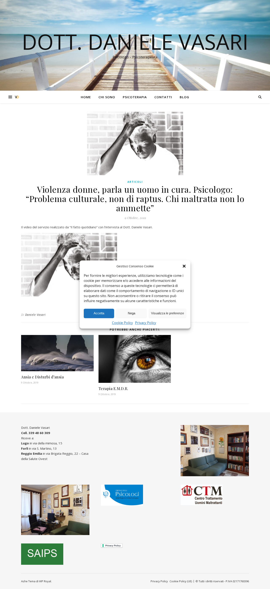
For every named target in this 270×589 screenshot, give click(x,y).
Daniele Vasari (35, 315)
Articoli (135, 182)
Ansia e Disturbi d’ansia (42, 376)
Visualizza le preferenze (167, 313)
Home (86, 97)
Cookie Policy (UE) (181, 581)
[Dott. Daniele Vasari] (17, 97)
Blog (184, 97)
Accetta (99, 313)
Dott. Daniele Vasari (135, 41)
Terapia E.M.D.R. (113, 388)
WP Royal (45, 581)
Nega (131, 313)
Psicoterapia (135, 97)
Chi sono (107, 97)
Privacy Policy (145, 322)
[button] (184, 266)
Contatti (163, 97)
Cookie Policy (122, 322)
